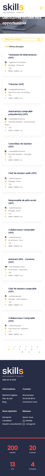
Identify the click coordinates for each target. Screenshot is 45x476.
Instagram (30, 424)
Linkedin (29, 420)
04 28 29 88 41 (29, 398)
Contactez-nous (30, 402)
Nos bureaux (28, 395)
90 (22, 352)
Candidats (7, 420)
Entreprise (6, 417)
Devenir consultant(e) (12, 424)
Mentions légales (9, 395)
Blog (4, 402)
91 (29, 352)
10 (31, 349)
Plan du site (7, 398)
